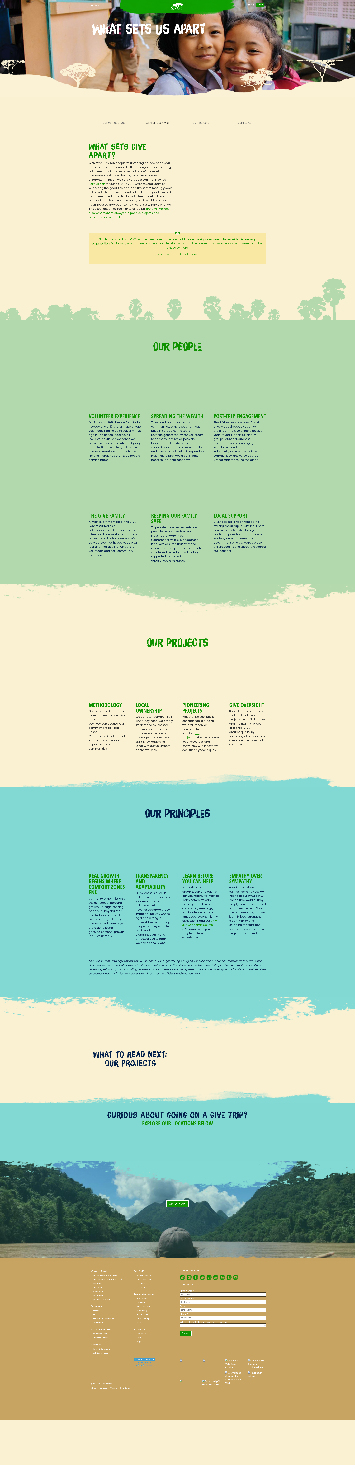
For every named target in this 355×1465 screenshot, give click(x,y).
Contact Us (139, 1329)
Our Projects (201, 122)
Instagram (189, 1277)
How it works (142, 1298)
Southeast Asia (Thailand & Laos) (107, 1279)
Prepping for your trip (144, 1294)
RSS (235, 1277)
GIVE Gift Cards (143, 1314)
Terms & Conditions (101, 1349)
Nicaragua (97, 1287)
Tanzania (97, 1283)
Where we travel (99, 1271)
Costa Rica (98, 1291)
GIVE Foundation (100, 1322)
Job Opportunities (100, 1353)
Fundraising (142, 1310)
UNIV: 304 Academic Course (199, 923)
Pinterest (209, 1277)
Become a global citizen (103, 1318)
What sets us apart (145, 1279)
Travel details (142, 1302)
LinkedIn (222, 1277)
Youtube (215, 1277)
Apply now (177, 1203)
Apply (260, 4)
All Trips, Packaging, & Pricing (105, 1275)
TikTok (182, 1277)
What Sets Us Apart (157, 122)
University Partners (100, 1337)
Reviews (96, 1310)
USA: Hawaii (98, 1295)
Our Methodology (114, 122)
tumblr (229, 1277)
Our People (244, 122)
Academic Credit (100, 1333)
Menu (96, 5)
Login (251, 4)
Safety (139, 1322)
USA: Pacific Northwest (102, 1299)
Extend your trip (143, 1318)
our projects (190, 735)
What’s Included (144, 1306)
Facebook (195, 1277)
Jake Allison (97, 184)
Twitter (202, 1277)
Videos (96, 1314)
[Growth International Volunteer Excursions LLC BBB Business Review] (109, 1370)
